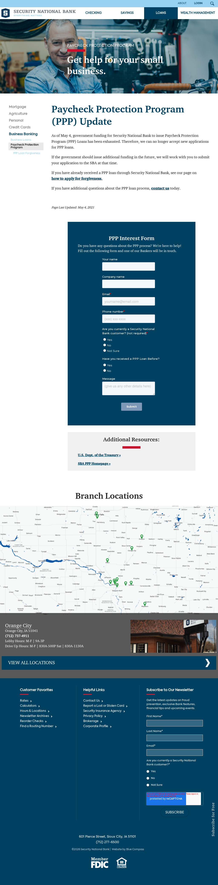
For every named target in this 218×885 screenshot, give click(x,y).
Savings (127, 13)
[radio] (174, 771)
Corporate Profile (95, 726)
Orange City (18, 625)
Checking (93, 13)
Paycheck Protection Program (25, 146)
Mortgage (17, 107)
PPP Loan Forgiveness (26, 153)
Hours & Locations (33, 711)
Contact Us (91, 701)
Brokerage (91, 721)
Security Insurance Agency (102, 711)
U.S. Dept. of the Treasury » (99, 455)
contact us (160, 188)
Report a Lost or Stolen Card (103, 706)
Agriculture (18, 114)
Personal (16, 120)
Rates (24, 701)
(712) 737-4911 (17, 636)
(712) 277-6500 (107, 842)
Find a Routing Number (36, 726)
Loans (161, 13)
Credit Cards (19, 127)
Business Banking (23, 134)
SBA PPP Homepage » (94, 464)
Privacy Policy (93, 716)
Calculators (28, 706)
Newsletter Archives (34, 716)
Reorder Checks (31, 721)
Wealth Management (198, 13)
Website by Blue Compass (128, 849)
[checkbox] (174, 778)
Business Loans (21, 140)
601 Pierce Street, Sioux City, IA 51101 (107, 836)
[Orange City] (173, 636)
